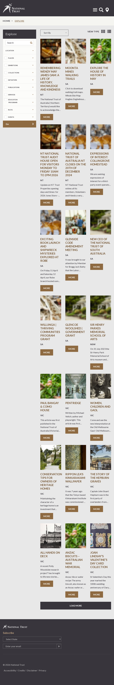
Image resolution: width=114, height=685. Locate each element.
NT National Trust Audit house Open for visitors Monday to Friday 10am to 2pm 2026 (49, 164)
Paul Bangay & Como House (49, 406)
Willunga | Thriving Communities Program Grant (50, 332)
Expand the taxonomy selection (33, 58)
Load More (76, 605)
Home (6, 20)
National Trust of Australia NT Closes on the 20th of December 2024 (75, 164)
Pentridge (73, 403)
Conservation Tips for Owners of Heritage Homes (51, 481)
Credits (21, 670)
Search (32, 42)
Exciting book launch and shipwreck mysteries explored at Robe (50, 249)
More (46, 117)
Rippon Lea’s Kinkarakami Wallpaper (75, 477)
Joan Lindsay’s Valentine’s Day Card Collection (99, 560)
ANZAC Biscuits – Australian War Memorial (74, 560)
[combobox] (57, 33)
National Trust (17, 8)
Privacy (42, 670)
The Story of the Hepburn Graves (100, 477)
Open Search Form (101, 10)
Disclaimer (32, 670)
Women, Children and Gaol (100, 406)
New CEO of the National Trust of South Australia (100, 246)
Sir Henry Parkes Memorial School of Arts (98, 332)
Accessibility (10, 670)
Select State (107, 10)
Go (7, 124)
